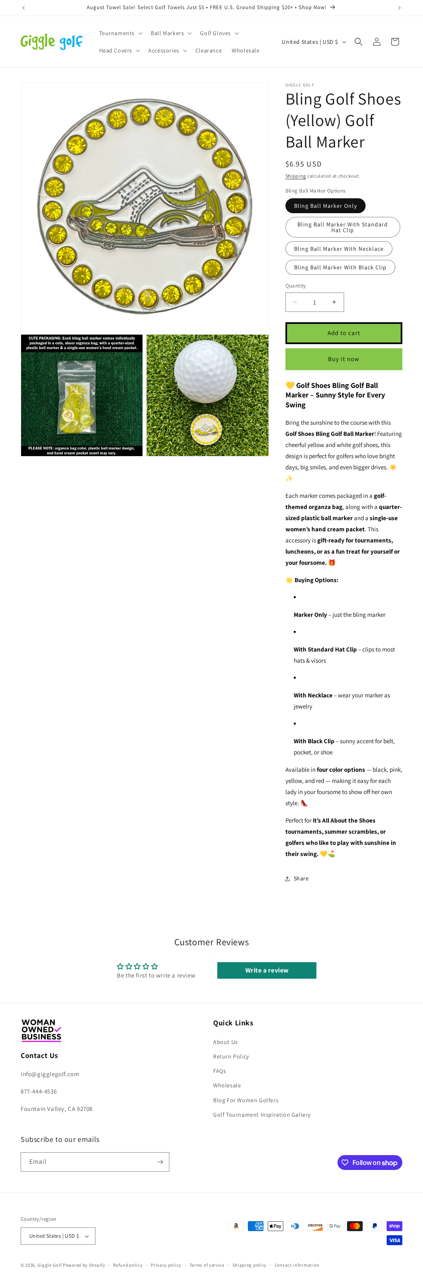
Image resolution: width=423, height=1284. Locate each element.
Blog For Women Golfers (245, 1100)
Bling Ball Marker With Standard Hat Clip (342, 227)
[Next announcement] (399, 8)
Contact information (297, 1265)
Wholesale (227, 1085)
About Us (225, 1042)
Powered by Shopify (84, 1265)
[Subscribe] (160, 1162)
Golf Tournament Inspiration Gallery (262, 1114)
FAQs (219, 1071)
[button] (120, 33)
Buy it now (343, 359)
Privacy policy (166, 1265)
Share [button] (301, 878)
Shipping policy (250, 1265)
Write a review (267, 970)
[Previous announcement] (23, 8)
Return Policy (231, 1056)
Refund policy (128, 1265)
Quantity (295, 285)
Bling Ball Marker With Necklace (339, 248)
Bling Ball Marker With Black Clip (340, 267)
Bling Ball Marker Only (325, 205)
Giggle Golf (50, 1265)
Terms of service (207, 1265)
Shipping (296, 176)
